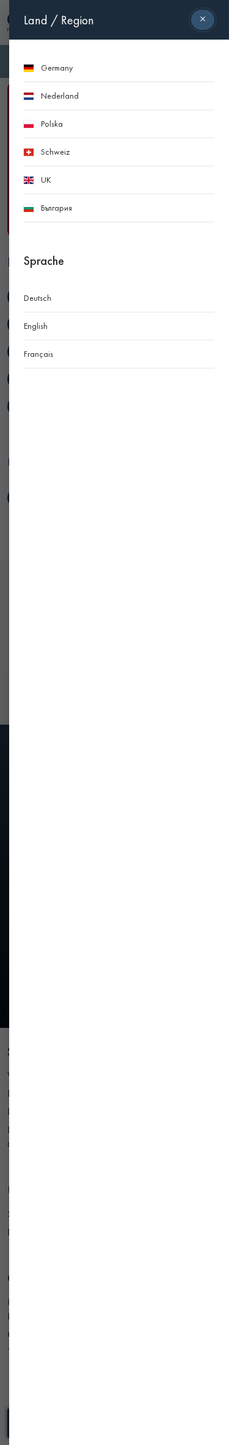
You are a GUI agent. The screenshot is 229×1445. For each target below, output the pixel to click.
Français (38, 353)
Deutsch (37, 297)
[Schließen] (202, 20)
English (36, 325)
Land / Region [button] (59, 20)
